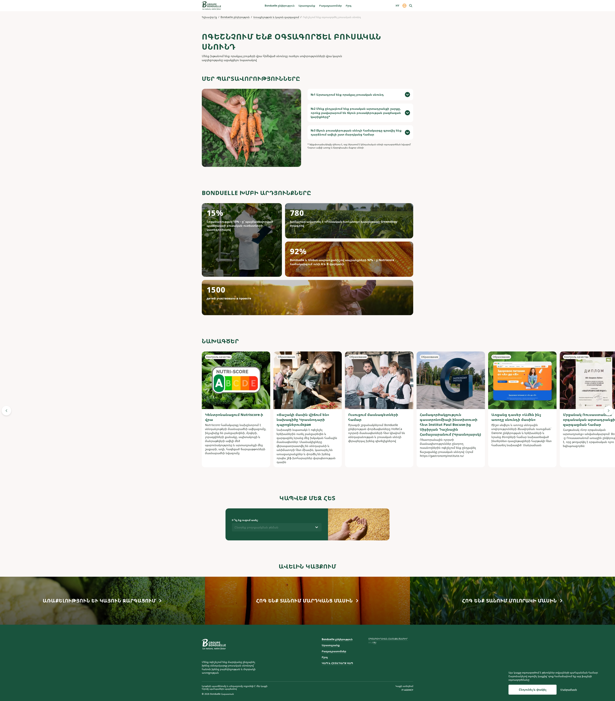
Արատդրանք (307, 5)
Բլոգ (348, 5)
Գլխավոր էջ (209, 17)
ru (374, 642)
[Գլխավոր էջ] (211, 5)
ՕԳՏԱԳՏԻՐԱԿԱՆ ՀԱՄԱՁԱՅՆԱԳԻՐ (388, 638)
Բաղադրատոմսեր (330, 5)
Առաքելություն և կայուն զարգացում (276, 17)
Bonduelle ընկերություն (280, 5)
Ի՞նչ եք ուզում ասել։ (245, 520)
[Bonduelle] (214, 644)
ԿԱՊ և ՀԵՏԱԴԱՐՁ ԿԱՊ (337, 663)
